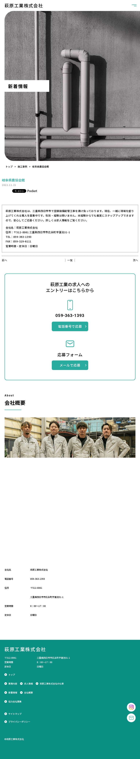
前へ (4, 260)
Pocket (32, 191)
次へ (135, 260)
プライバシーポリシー (19, 722)
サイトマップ (15, 714)
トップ (9, 166)
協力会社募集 (15, 701)
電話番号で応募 (70, 326)
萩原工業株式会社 (24, 5)
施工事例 (22, 166)
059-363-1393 (37, 578)
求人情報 (28, 683)
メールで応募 (70, 365)
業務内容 (12, 683)
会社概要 (28, 692)
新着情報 (12, 692)
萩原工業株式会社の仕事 (52, 683)
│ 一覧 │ (70, 260)
